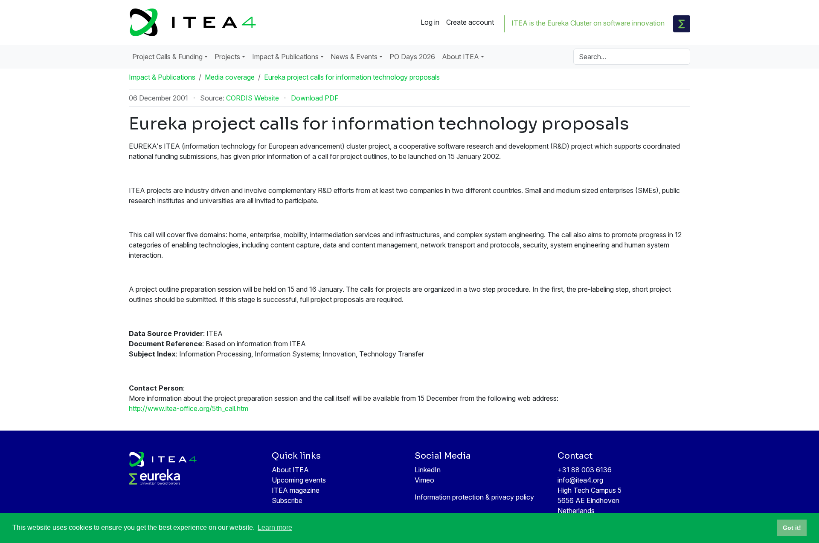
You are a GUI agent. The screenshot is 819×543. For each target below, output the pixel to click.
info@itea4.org (580, 480)
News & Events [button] (354, 56)
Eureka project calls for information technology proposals (352, 77)
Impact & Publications (162, 77)
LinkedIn (428, 469)
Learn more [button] (275, 527)
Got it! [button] (792, 527)
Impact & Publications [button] (285, 56)
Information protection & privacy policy (474, 497)
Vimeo (424, 480)
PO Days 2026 (412, 56)
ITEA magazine (295, 490)
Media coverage (230, 77)
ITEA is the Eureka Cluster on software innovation (588, 23)
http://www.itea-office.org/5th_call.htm (188, 408)
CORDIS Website (252, 98)
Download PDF (315, 98)
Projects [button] (227, 56)
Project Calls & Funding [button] (167, 56)
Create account (470, 22)
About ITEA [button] (460, 56)
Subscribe (287, 500)
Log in (430, 22)
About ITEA (290, 469)
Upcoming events (299, 480)
